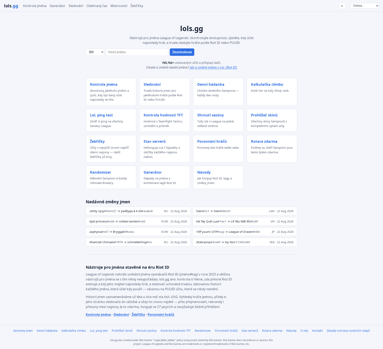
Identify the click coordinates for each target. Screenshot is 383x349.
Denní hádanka (47, 330)
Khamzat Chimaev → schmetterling (121, 242)
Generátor (57, 6)
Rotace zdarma (272, 330)
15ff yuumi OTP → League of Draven (228, 232)
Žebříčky (136, 6)
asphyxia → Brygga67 (112, 232)
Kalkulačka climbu (73, 330)
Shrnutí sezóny (146, 330)
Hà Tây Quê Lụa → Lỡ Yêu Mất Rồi (227, 221)
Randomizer (203, 330)
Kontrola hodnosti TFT (176, 330)
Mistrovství (119, 6)
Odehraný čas (96, 6)
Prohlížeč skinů (122, 330)
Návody (291, 330)
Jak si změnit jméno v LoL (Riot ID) (213, 67)
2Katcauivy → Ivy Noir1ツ (223, 242)
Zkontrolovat (182, 52)
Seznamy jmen (23, 330)
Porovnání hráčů (161, 314)
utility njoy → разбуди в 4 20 (121, 211)
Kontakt (317, 330)
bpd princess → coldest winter (117, 221)
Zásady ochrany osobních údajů (348, 330)
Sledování (76, 6)
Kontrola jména (34, 6)
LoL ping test (99, 330)
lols (11, 6)
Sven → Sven (213, 211)
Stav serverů (250, 330)
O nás (304, 330)
